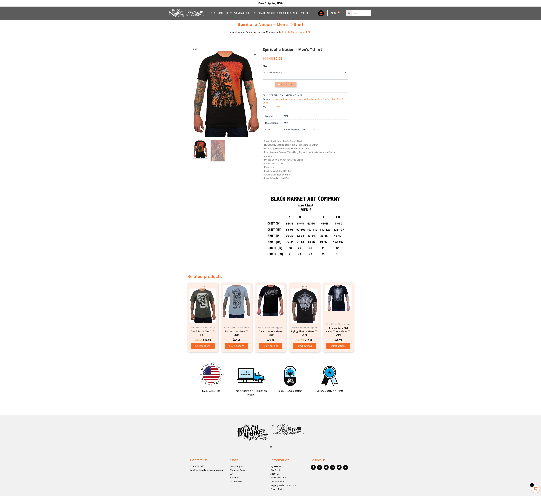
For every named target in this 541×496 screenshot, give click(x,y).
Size (265, 66)
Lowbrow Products (245, 32)
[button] (255, 55)
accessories (284, 13)
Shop (234, 460)
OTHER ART (259, 13)
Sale (221, 13)
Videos (305, 13)
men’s (229, 13)
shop (213, 13)
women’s (239, 13)
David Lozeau (273, 106)
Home (232, 32)
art (248, 13)
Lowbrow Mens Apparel (268, 32)
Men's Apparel (323, 99)
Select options (202, 345)
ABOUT (296, 13)
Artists (271, 13)
